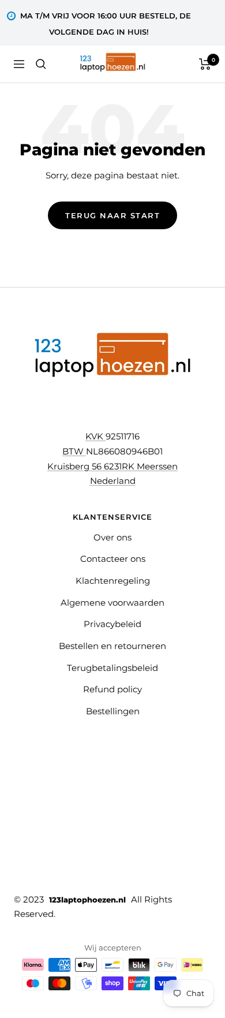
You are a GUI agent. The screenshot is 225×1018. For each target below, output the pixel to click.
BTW (74, 451)
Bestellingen (113, 711)
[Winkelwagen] (205, 64)
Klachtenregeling (113, 580)
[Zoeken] (41, 64)
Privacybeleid (112, 623)
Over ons (112, 537)
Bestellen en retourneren (112, 645)
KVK (95, 436)
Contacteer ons (112, 558)
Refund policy (112, 689)
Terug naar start (112, 215)
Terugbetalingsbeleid (112, 667)
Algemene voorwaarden (112, 602)
